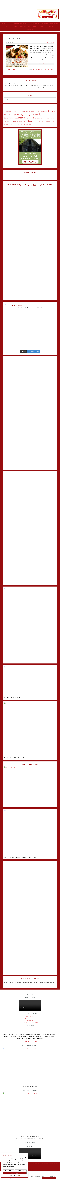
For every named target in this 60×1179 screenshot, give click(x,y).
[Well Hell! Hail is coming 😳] (10, 330)
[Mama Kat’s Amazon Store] (30, 1066)
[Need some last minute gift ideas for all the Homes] (36, 337)
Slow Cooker (50, 69)
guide (31, 114)
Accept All (15, 1173)
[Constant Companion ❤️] (49, 322)
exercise (7, 114)
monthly (22, 117)
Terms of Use (30, 1020)
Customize (8, 1170)
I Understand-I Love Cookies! (49, 1177)
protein (20, 121)
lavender (47, 114)
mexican (16, 118)
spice (40, 121)
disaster (41, 111)
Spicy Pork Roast (13, 39)
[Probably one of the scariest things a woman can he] (10, 345)
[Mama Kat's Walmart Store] (30, 832)
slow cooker (32, 121)
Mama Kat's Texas (16, 5)
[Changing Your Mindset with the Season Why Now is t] (23, 322)
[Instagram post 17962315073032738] (49, 345)
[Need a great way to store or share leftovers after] (49, 337)
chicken (16, 111)
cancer (12, 111)
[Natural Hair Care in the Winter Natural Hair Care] (10, 314)
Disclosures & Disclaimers (30, 1018)
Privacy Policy (30, 1017)
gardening (18, 114)
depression (28, 111)
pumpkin (24, 121)
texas (52, 121)
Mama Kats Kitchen (42, 69)
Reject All (21, 1170)
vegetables (6, 124)
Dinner (33, 69)
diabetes (32, 111)
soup (38, 121)
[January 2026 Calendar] (30, 1113)
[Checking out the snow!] (49, 330)
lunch (50, 114)
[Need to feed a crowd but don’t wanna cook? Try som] (23, 337)
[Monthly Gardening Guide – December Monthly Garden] (23, 314)
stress (44, 121)
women (18, 124)
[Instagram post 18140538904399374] (36, 322)
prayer (8, 121)
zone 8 (25, 124)
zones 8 (30, 124)
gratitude (27, 114)
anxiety (6, 111)
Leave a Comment (50, 42)
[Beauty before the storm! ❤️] (23, 330)
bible (9, 111)
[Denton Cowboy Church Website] (30, 785)
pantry (39, 118)
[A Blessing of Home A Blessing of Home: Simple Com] (36, 314)
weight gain (13, 124)
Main (36, 69)
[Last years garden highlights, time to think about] (10, 337)
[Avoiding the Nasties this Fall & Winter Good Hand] (10, 322)
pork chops (43, 118)
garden (11, 114)
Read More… (12, 88)
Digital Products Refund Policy (30, 1022)
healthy (38, 114)
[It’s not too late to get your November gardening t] (23, 345)
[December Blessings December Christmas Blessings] (49, 314)
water (10, 124)
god (24, 114)
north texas (34, 118)
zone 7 (21, 124)
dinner (37, 111)
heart (43, 114)
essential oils (49, 111)
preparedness (14, 121)
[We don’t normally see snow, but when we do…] (36, 330)
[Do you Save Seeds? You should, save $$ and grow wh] (36, 345)
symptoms (48, 121)
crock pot (21, 111)
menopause (9, 118)
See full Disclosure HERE (30, 1042)
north (28, 118)
